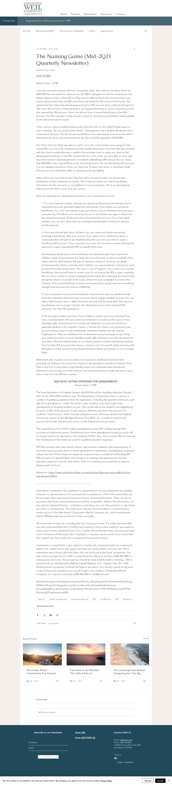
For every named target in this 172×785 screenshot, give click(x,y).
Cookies (120, 762)
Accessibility (129, 762)
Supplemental (107, 31)
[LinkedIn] (115, 758)
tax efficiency (105, 599)
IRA (117, 599)
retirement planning (79, 599)
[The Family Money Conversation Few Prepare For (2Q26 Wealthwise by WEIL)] (42, 654)
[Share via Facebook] (37, 615)
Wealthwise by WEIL (45, 31)
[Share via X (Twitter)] (44, 615)
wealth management (58, 599)
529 (94, 599)
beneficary (127, 599)
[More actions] (134, 48)
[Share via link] (57, 615)
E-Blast (92, 31)
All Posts (27, 31)
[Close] (168, 781)
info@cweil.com (125, 740)
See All (146, 638)
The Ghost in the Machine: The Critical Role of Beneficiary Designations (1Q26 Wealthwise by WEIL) (85, 672)
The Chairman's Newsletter (71, 31)
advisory (41, 599)
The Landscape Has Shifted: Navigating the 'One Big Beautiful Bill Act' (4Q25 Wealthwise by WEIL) (129, 672)
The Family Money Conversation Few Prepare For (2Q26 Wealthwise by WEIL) (41, 672)
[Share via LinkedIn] (50, 615)
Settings (147, 780)
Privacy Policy (106, 780)
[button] (63, 14)
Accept (160, 780)
